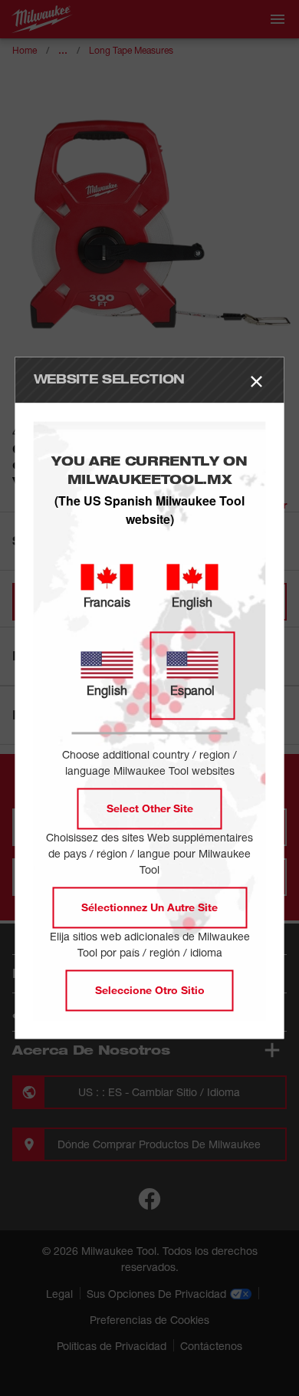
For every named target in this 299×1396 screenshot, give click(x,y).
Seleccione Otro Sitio (150, 990)
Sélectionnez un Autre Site (149, 907)
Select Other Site (150, 808)
